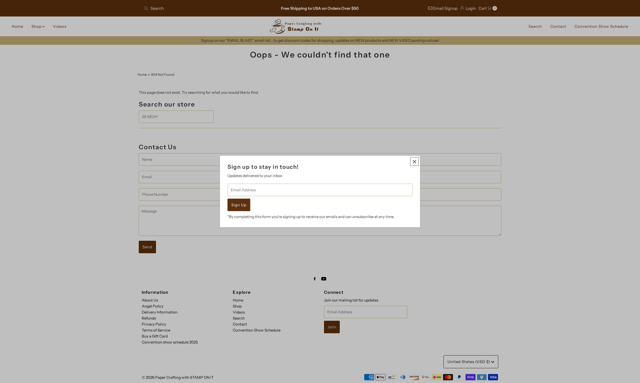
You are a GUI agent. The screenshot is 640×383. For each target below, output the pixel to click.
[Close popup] (414, 161)
